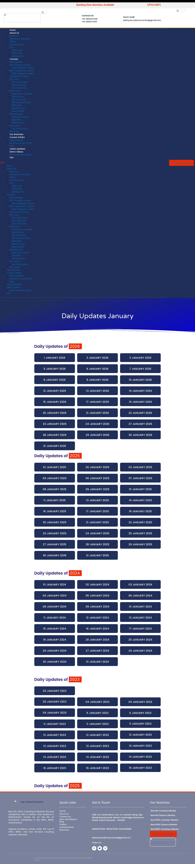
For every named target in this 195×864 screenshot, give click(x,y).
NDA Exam (14, 131)
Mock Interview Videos (20, 154)
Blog (11, 145)
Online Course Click (181, 162)
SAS (12, 157)
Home (13, 30)
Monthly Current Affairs (21, 143)
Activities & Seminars (19, 38)
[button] (84, 163)
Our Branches (16, 134)
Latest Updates (17, 148)
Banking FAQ (18, 56)
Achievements (16, 44)
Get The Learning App (163, 833)
